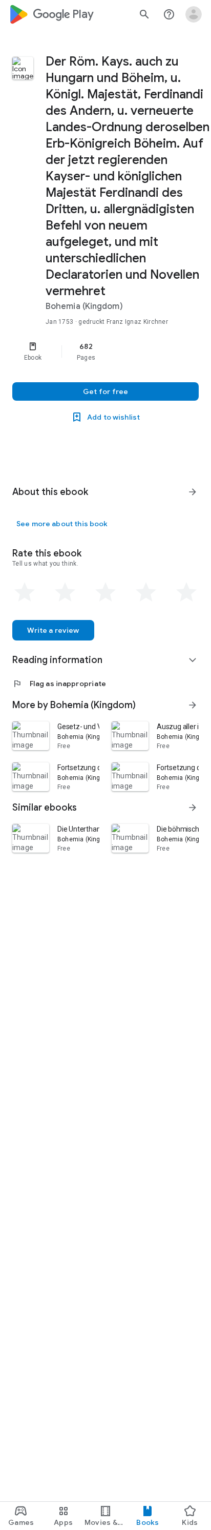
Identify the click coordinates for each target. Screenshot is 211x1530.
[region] (105, 351)
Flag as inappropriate (59, 683)
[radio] (24, 592)
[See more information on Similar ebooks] (192, 807)
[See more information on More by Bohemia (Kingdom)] (192, 705)
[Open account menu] (193, 14)
